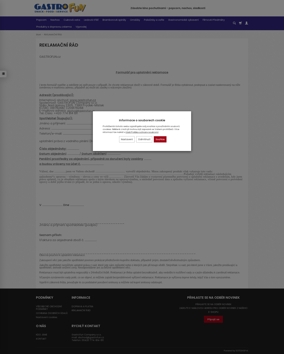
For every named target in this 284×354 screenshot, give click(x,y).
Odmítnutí (144, 139)
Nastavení (127, 139)
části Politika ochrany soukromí (142, 132)
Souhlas (160, 139)
